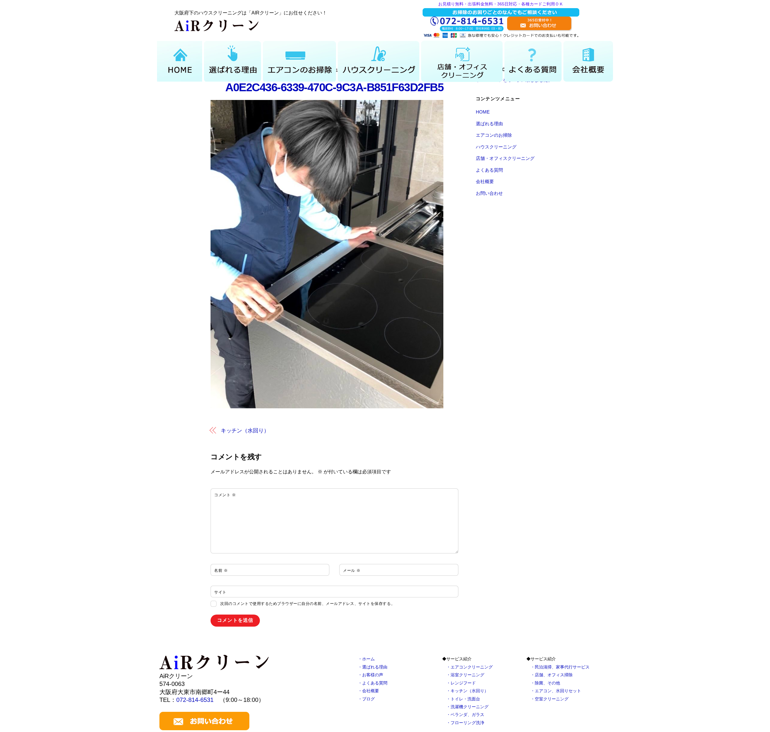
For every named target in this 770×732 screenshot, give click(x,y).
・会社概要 (368, 690)
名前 (221, 570)
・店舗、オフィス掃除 (552, 674)
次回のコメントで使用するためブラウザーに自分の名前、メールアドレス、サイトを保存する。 (307, 603)
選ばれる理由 (489, 123)
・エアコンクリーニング (469, 667)
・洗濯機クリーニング (467, 706)
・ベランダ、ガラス (465, 714)
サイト (220, 592)
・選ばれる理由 (372, 667)
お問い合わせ (489, 193)
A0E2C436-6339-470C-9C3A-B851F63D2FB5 (334, 87)
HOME (483, 111)
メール (352, 570)
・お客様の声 (370, 674)
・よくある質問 (372, 683)
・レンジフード (461, 683)
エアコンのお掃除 (494, 135)
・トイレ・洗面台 (463, 698)
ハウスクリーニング (496, 146)
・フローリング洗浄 (465, 722)
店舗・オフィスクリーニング (505, 158)
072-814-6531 (195, 699)
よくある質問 (489, 170)
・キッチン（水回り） (467, 690)
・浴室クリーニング (465, 674)
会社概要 (485, 181)
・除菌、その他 (545, 683)
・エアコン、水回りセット (556, 690)
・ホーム (366, 658)
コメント (225, 495)
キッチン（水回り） (245, 430)
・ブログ (366, 698)
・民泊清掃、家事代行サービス (560, 667)
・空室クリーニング (549, 698)
